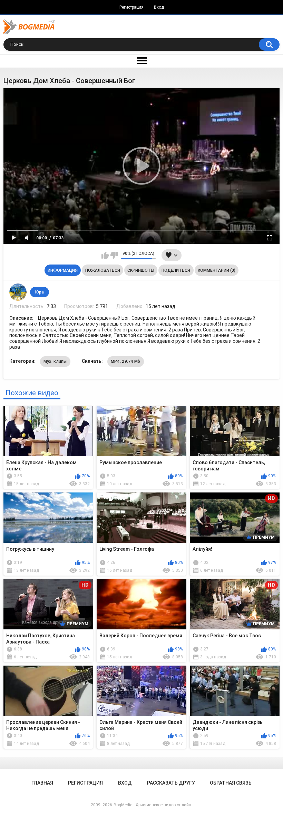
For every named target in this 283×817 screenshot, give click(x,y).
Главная (42, 783)
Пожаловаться (102, 270)
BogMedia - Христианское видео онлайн (152, 805)
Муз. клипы (55, 361)
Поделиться (176, 270)
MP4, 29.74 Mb (125, 361)
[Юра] (18, 292)
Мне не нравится (114, 255)
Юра (39, 292)
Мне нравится (105, 255)
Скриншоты (140, 270)
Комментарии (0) (216, 270)
